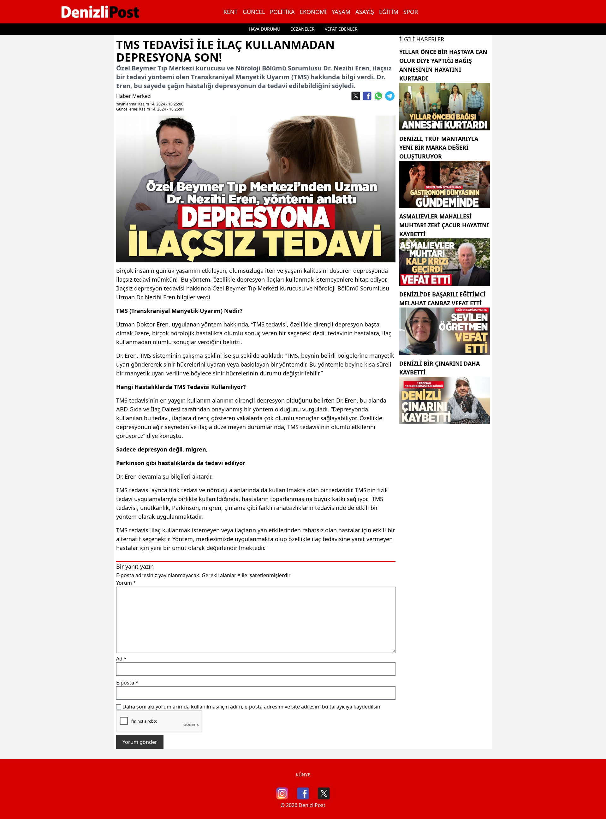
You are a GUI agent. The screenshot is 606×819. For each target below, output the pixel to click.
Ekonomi (313, 11)
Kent (230, 11)
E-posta (127, 682)
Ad (121, 658)
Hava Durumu (264, 29)
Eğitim (388, 11)
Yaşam (341, 11)
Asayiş (364, 11)
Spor (410, 11)
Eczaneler (302, 29)
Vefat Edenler (341, 29)
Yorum (126, 582)
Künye (303, 775)
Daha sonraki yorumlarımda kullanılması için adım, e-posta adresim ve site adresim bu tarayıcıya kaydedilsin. (252, 706)
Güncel (254, 11)
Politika (282, 11)
